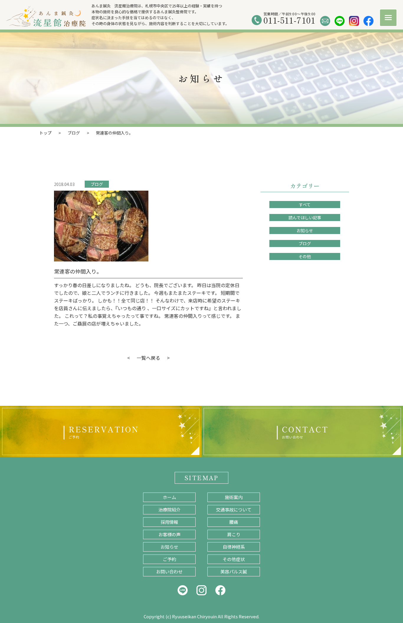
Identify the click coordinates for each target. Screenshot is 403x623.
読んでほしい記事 (305, 217)
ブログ (97, 184)
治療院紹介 (169, 509)
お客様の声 (169, 534)
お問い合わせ (169, 571)
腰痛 (233, 522)
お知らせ (304, 230)
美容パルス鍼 (233, 571)
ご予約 (169, 559)
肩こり (233, 534)
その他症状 (234, 559)
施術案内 (234, 497)
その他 (305, 256)
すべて (305, 204)
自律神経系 (234, 547)
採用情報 (169, 522)
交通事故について (233, 509)
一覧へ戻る (148, 357)
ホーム (169, 497)
